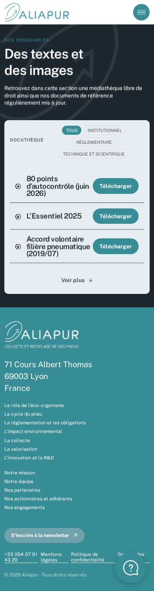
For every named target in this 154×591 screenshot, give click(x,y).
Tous (71, 130)
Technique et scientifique (94, 154)
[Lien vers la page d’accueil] (37, 12)
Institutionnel (105, 130)
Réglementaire (94, 141)
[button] (130, 567)
